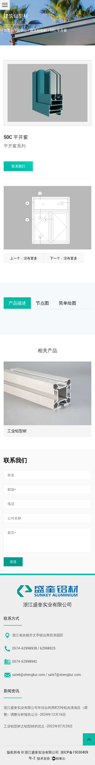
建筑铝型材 (38, 30)
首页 (7, 30)
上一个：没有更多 (23, 258)
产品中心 (20, 30)
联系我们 (18, 166)
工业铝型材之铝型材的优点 (24, 726)
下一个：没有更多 (63, 258)
